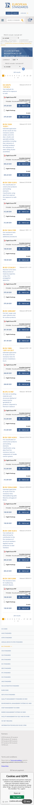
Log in (8, 13)
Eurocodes (4, 690)
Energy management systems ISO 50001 (13, 712)
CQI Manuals (4, 745)
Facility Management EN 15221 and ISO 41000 (15, 716)
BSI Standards (13, 40)
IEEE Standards (6, 668)
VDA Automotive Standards (10, 686)
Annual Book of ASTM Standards (12, 642)
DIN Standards (6, 659)
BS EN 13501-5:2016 (10, 190)
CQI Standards (6, 655)
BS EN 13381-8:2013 (10, 539)
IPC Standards (5, 673)
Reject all (17, 793)
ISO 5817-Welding (6, 721)
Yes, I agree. (17, 797)
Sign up (15, 13)
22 (27, 75)
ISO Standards (6, 677)
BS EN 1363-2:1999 (10, 233)
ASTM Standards (6, 637)
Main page (4, 40)
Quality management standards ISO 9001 (14, 699)
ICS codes (4, 629)
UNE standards (6, 681)
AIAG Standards (6, 633)
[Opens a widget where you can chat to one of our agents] (27, 801)
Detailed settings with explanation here (17, 801)
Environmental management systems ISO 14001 (16, 703)
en (27, 13)
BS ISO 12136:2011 (9, 273)
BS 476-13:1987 (10, 399)
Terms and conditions (16, 760)
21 (24, 75)
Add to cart (25, 106)
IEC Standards (5, 664)
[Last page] (18, 78)
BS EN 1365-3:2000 (9, 582)
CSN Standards (6, 651)
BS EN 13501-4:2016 (10, 446)
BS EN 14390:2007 (9, 314)
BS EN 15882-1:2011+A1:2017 (9, 354)
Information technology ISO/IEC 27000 (13, 725)
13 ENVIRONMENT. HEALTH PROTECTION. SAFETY (15, 40)
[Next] (15, 78)
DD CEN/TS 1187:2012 (10, 89)
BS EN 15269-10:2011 (9, 138)
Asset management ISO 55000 (10, 708)
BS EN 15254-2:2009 (10, 493)
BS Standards (14, 737)
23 (30, 75)
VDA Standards (13, 743)
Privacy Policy (4, 766)
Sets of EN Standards (8, 694)
